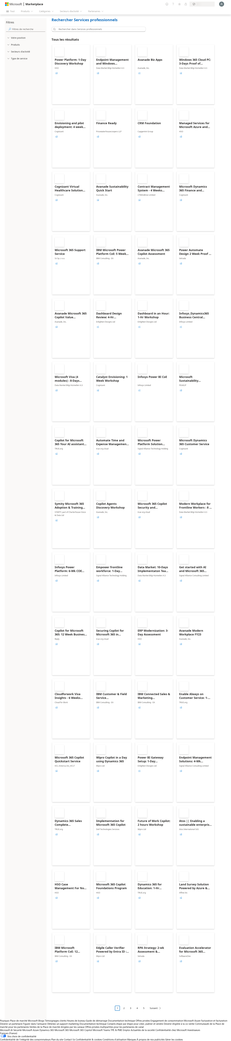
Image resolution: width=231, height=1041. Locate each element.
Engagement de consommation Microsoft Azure (176, 1020)
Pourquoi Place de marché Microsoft (19, 1020)
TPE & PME (116, 1030)
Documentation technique (121, 1020)
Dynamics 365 (46, 1030)
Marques (131, 1039)
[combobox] (99, 29)
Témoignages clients (55, 1020)
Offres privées (143, 1020)
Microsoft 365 (62, 1030)
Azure (36, 1030)
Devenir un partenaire (11, 1023)
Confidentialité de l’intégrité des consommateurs (25, 1039)
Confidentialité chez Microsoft (171, 1030)
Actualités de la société (143, 1030)
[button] (54, 29)
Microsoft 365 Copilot (80, 1030)
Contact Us (69, 1039)
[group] (56, 73)
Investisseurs (193, 1030)
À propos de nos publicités (151, 1039)
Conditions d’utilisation (114, 1039)
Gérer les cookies (174, 1039)
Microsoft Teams (101, 1030)
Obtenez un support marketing (63, 1023)
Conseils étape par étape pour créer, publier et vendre (135, 1023)
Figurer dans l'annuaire (35, 1023)
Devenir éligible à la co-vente (179, 1023)
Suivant (154, 1008)
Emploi (126, 1030)
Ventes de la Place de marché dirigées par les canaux (57, 1026)
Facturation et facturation (214, 1020)
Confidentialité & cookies (89, 1039)
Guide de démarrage (96, 1020)
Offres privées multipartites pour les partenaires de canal (114, 1026)
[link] (71, 74)
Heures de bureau (76, 1020)
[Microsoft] (13, 4)
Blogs (41, 1020)
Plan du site (57, 1039)
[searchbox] (28, 29)
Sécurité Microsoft (22, 1030)
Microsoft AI (6, 1030)
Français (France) (8, 1033)
